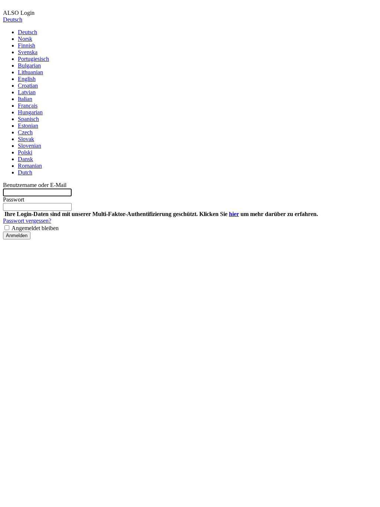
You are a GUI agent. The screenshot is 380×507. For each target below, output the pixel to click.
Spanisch (28, 119)
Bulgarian (29, 65)
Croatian (28, 85)
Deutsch (12, 19)
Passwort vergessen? (27, 220)
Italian (25, 99)
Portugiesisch (33, 59)
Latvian (27, 92)
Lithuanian (30, 72)
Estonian (28, 125)
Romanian (30, 166)
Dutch (25, 172)
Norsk (25, 39)
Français (27, 105)
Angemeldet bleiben (34, 228)
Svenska (27, 52)
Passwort (13, 199)
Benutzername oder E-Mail (34, 185)
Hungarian (30, 112)
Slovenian (29, 146)
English (27, 79)
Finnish (26, 45)
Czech (25, 132)
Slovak (26, 139)
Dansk (25, 159)
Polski (25, 152)
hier (234, 214)
